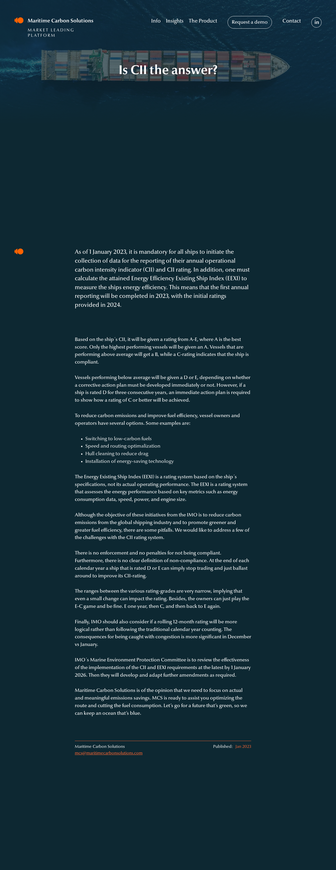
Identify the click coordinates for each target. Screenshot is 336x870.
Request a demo (250, 22)
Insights (174, 21)
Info (156, 21)
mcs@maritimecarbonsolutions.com (109, 753)
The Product (203, 21)
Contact (291, 21)
